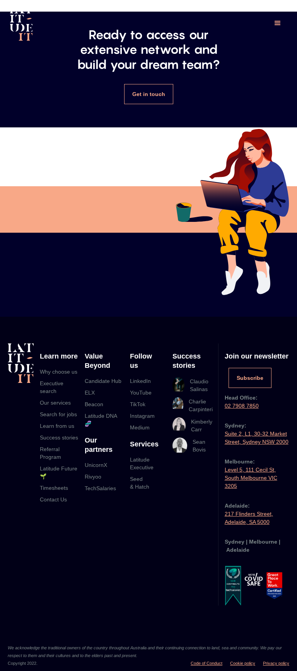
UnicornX (96, 465)
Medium (140, 427)
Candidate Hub (103, 381)
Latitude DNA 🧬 (101, 420)
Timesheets (54, 488)
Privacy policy (276, 663)
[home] (21, 23)
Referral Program (50, 453)
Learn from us (57, 426)
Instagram (142, 416)
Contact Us (53, 499)
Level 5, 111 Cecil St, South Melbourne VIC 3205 (251, 478)
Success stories (59, 437)
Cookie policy (242, 663)
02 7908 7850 (242, 406)
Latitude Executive (142, 463)
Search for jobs (58, 414)
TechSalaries (100, 488)
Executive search (51, 387)
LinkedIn (140, 381)
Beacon (94, 404)
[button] (277, 23)
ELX (90, 393)
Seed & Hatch (139, 483)
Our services (55, 403)
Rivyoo (93, 477)
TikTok (137, 404)
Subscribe (250, 378)
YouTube (141, 393)
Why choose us (58, 372)
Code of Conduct (206, 663)
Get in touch (148, 94)
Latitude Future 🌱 (58, 472)
